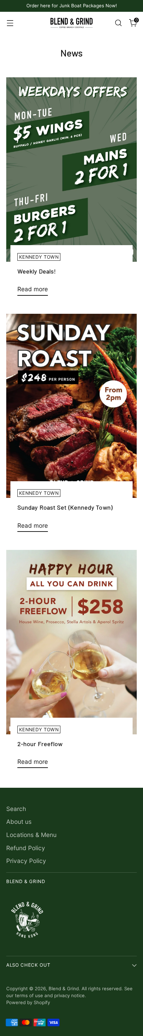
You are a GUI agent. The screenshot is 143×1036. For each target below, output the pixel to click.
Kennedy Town (39, 257)
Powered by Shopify (28, 1002)
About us (19, 821)
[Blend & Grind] (71, 23)
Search (16, 808)
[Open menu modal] (10, 23)
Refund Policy (25, 848)
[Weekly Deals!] (71, 169)
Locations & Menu (31, 834)
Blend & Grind (64, 988)
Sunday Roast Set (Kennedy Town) (64, 507)
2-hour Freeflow (39, 744)
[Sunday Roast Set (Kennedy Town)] (71, 406)
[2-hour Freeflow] (71, 642)
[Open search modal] (118, 23)
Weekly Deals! (36, 271)
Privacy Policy (26, 860)
